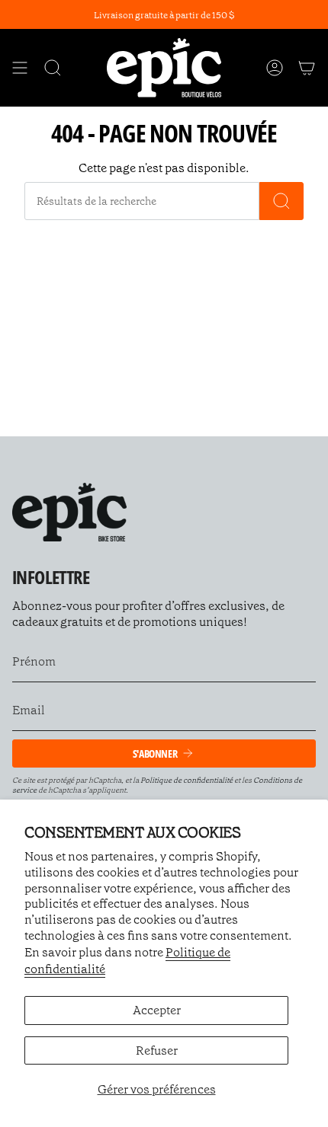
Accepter (157, 1010)
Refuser (157, 1050)
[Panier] (307, 67)
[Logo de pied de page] (69, 512)
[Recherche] (281, 201)
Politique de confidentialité (186, 780)
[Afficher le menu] (20, 67)
